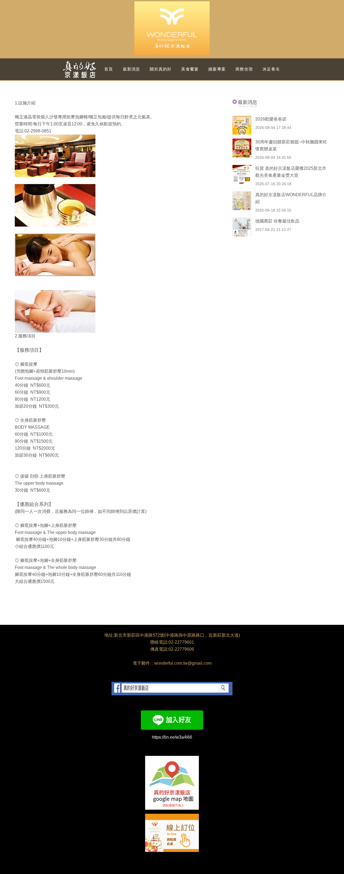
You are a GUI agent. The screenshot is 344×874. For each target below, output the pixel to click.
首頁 (108, 69)
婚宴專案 (217, 69)
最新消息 (131, 69)
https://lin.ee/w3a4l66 (172, 737)
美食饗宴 (190, 69)
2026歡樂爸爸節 (270, 119)
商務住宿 (244, 69)
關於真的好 (160, 69)
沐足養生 (271, 69)
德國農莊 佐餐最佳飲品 (277, 221)
